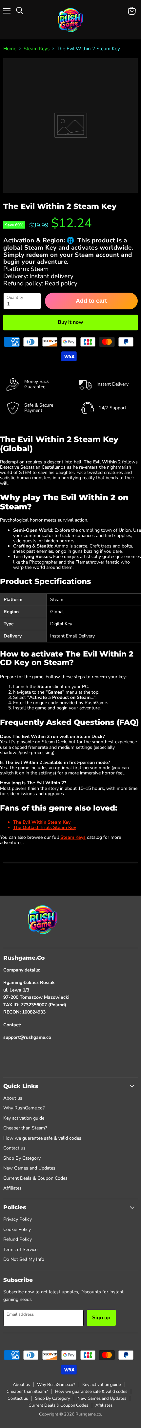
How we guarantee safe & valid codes (42, 1138)
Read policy (61, 283)
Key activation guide (23, 1118)
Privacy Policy (17, 1219)
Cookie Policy (17, 1229)
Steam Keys (37, 49)
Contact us (14, 1148)
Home (9, 49)
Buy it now (70, 322)
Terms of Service (20, 1249)
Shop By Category (22, 1158)
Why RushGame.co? (24, 1108)
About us (12, 1098)
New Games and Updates (29, 1168)
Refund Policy (17, 1239)
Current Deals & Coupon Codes (35, 1178)
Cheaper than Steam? (25, 1128)
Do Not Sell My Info (23, 1259)
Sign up (101, 1317)
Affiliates (12, 1188)
